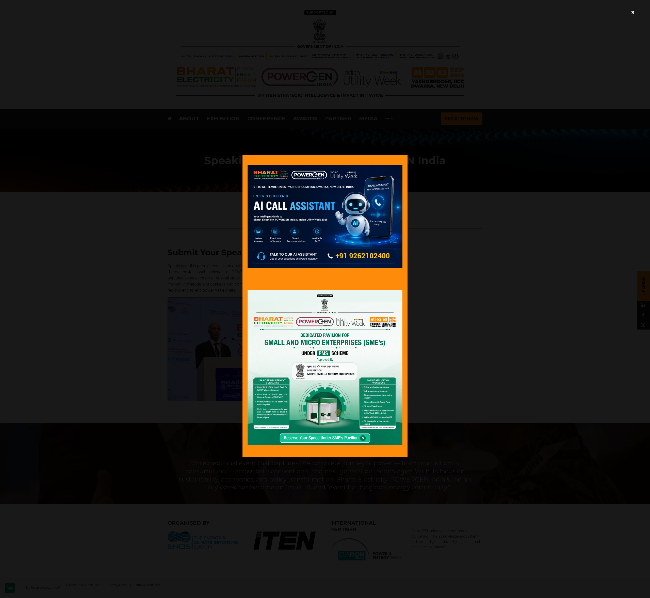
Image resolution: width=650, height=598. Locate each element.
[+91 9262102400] (325, 266)
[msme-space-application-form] (325, 443)
